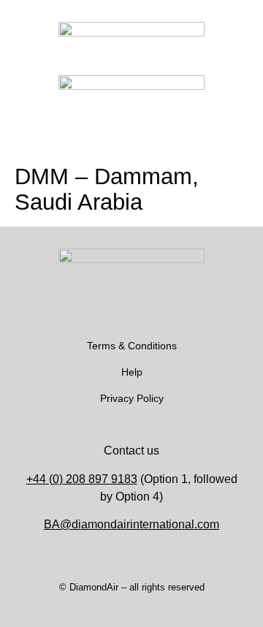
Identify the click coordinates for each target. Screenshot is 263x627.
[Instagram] (109, 309)
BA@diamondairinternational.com (131, 524)
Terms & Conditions (132, 346)
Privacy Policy (132, 398)
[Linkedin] (153, 309)
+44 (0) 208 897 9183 (81, 479)
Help (131, 372)
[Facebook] (131, 309)
